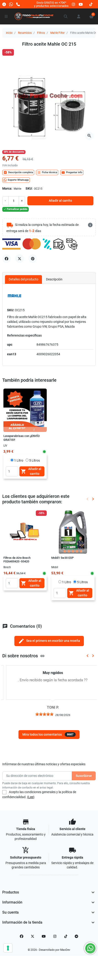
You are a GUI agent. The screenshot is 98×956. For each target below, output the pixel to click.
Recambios (25, 32)
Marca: (7, 188)
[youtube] (81, 4)
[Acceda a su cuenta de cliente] (79, 16)
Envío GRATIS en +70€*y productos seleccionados (51, 4)
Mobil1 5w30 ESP (62, 557)
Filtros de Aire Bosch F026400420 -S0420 (17, 559)
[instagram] (73, 4)
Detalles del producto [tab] (23, 279)
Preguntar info (71, 172)
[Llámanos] (18, 4)
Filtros (41, 32)
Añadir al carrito (60, 200)
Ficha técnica (47, 172)
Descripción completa (18, 172)
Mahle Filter (57, 32)
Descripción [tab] (54, 279)
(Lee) (30, 797)
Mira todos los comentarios (47, 734)
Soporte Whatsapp (18, 179)
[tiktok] (91, 4)
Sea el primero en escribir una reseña (49, 641)
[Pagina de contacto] (4, 4)
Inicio (9, 32)
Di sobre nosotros (23, 655)
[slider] (40, 714)
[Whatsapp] (11, 4)
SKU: (29, 188)
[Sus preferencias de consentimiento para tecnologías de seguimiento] (8, 948)
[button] (66, 16)
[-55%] (25, 532)
